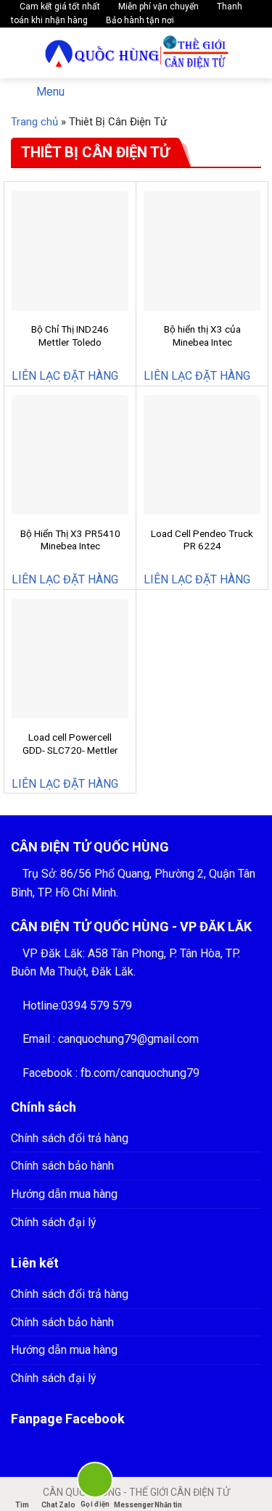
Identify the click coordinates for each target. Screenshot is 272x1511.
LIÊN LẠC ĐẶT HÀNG (65, 376)
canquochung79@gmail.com (128, 1039)
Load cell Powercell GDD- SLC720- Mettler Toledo (70, 749)
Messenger (132, 1505)
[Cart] (251, 53)
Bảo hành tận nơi (139, 20)
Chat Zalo (58, 1505)
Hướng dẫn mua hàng (64, 1194)
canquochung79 (159, 1073)
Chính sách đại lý (53, 1222)
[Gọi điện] (95, 1482)
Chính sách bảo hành (62, 1166)
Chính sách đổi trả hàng (69, 1138)
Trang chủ (34, 121)
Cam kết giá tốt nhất (58, 6)
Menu (50, 92)
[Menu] (19, 53)
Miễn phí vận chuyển (157, 6)
